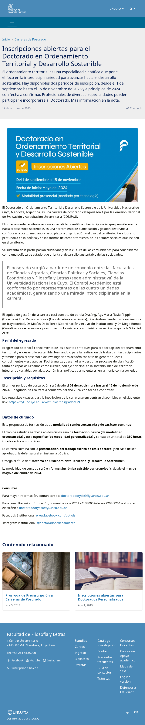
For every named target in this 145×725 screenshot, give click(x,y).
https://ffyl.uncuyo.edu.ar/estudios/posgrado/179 (44, 402)
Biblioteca (82, 659)
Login (126, 712)
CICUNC (34, 718)
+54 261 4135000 (24, 653)
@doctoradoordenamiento (56, 523)
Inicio (6, 39)
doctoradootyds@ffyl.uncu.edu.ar (85, 496)
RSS (135, 712)
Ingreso (80, 653)
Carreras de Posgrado (30, 39)
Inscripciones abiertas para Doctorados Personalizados (100, 597)
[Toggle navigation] (12, 22)
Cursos (80, 647)
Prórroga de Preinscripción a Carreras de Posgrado (29, 597)
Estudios (81, 641)
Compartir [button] (136, 108)
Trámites (103, 678)
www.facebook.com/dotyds (55, 515)
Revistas (80, 665)
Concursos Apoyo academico (128, 655)
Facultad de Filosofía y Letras (36, 634)
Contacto (103, 651)
